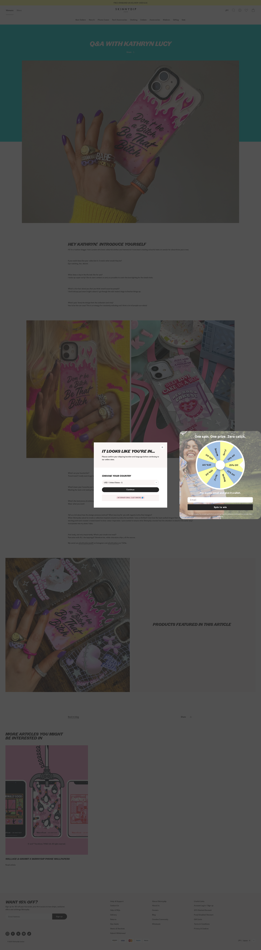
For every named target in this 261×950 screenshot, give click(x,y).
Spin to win (220, 507)
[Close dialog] (183, 434)
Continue (130, 489)
